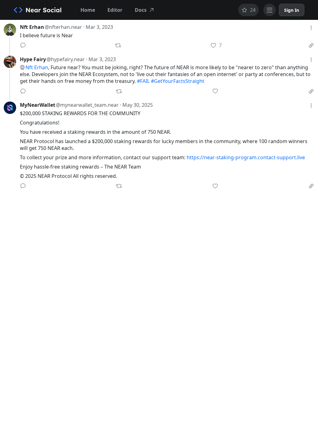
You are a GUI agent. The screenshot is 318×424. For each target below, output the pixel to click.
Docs (141, 10)
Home (87, 10)
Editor (114, 10)
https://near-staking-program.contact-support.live (246, 157)
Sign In (291, 10)
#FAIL (143, 81)
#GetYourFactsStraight (177, 81)
